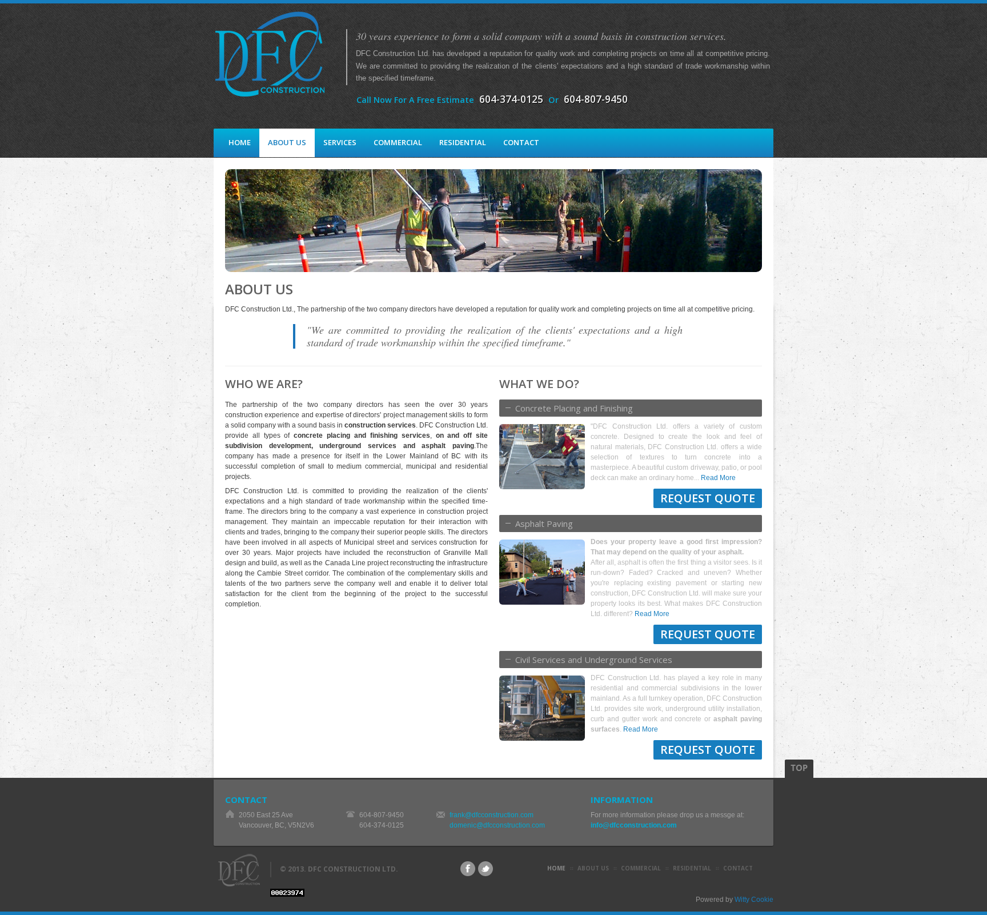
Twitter (485, 868)
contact (738, 868)
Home (239, 142)
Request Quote (707, 498)
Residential (462, 142)
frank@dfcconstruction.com (491, 815)
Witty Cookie (754, 900)
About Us (287, 142)
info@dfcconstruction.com (634, 825)
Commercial (398, 142)
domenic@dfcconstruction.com (497, 825)
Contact (521, 142)
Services (339, 142)
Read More (718, 478)
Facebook (467, 868)
